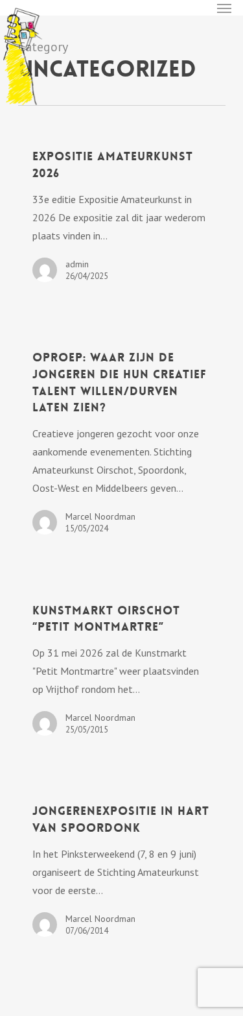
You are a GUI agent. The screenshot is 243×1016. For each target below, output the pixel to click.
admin (77, 264)
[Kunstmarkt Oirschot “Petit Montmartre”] (122, 669)
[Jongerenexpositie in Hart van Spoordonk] (122, 870)
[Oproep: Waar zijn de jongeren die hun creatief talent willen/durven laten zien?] (122, 442)
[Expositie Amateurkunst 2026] (122, 215)
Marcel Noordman (100, 516)
